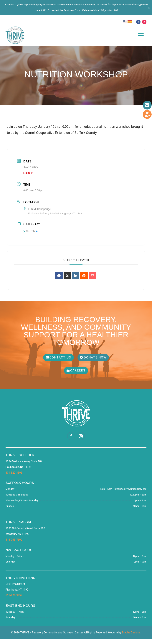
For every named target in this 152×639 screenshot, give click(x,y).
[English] (125, 21)
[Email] (92, 275)
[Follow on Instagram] (144, 22)
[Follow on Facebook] (138, 22)
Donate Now (95, 357)
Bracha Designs (131, 632)
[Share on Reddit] (84, 275)
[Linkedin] (75, 275)
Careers (77, 370)
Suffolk (30, 231)
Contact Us (60, 357)
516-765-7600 (14, 539)
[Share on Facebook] (59, 275)
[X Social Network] (67, 275)
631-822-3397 (14, 595)
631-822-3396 (14, 472)
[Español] (130, 21)
